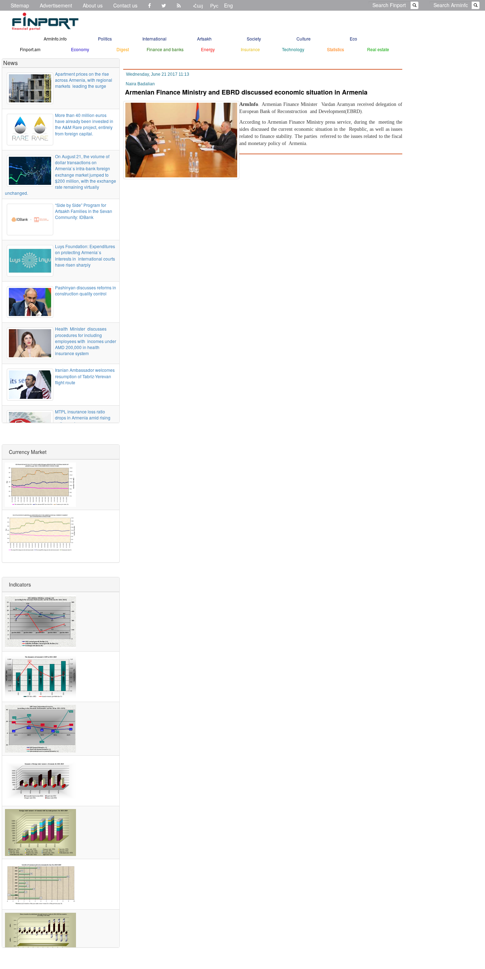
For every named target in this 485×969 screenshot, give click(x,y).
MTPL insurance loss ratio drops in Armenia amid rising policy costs (82, 417)
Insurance (250, 49)
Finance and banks (165, 49)
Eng (228, 5)
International (154, 39)
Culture (303, 39)
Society (254, 39)
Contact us (125, 5)
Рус (214, 5)
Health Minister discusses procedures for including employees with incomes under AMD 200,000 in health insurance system (85, 341)
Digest (122, 49)
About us (93, 5)
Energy (208, 49)
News (10, 63)
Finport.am (30, 49)
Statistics (335, 49)
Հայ (198, 5)
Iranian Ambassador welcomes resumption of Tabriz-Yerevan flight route (85, 376)
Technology (293, 49)
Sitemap (20, 5)
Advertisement (56, 5)
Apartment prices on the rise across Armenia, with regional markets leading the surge (83, 80)
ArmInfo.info (55, 39)
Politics (105, 39)
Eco (353, 39)
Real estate (378, 49)
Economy (80, 49)
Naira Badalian (140, 83)
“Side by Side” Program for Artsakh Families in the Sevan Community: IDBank (83, 211)
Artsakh (204, 39)
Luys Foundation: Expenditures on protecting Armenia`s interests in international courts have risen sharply (85, 255)
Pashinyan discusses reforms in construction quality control (85, 290)
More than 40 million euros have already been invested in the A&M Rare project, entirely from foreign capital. (84, 124)
